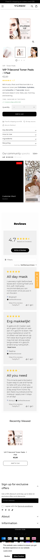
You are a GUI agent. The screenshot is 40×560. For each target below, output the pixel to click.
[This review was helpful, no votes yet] (26, 305)
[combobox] (25, 265)
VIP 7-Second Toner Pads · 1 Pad (15, 453)
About (6, 516)
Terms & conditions (25, 506)
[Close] (37, 274)
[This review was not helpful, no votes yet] (30, 305)
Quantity (5, 107)
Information (9, 523)
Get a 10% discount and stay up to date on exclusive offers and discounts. (18, 495)
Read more (11, 347)
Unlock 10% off (37, 282)
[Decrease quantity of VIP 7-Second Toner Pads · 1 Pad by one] (14, 107)
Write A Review (20, 250)
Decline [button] (7, 556)
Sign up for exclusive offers (15, 486)
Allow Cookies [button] (19, 556)
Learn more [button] (7, 551)
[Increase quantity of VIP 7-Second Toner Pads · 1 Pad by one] (34, 107)
